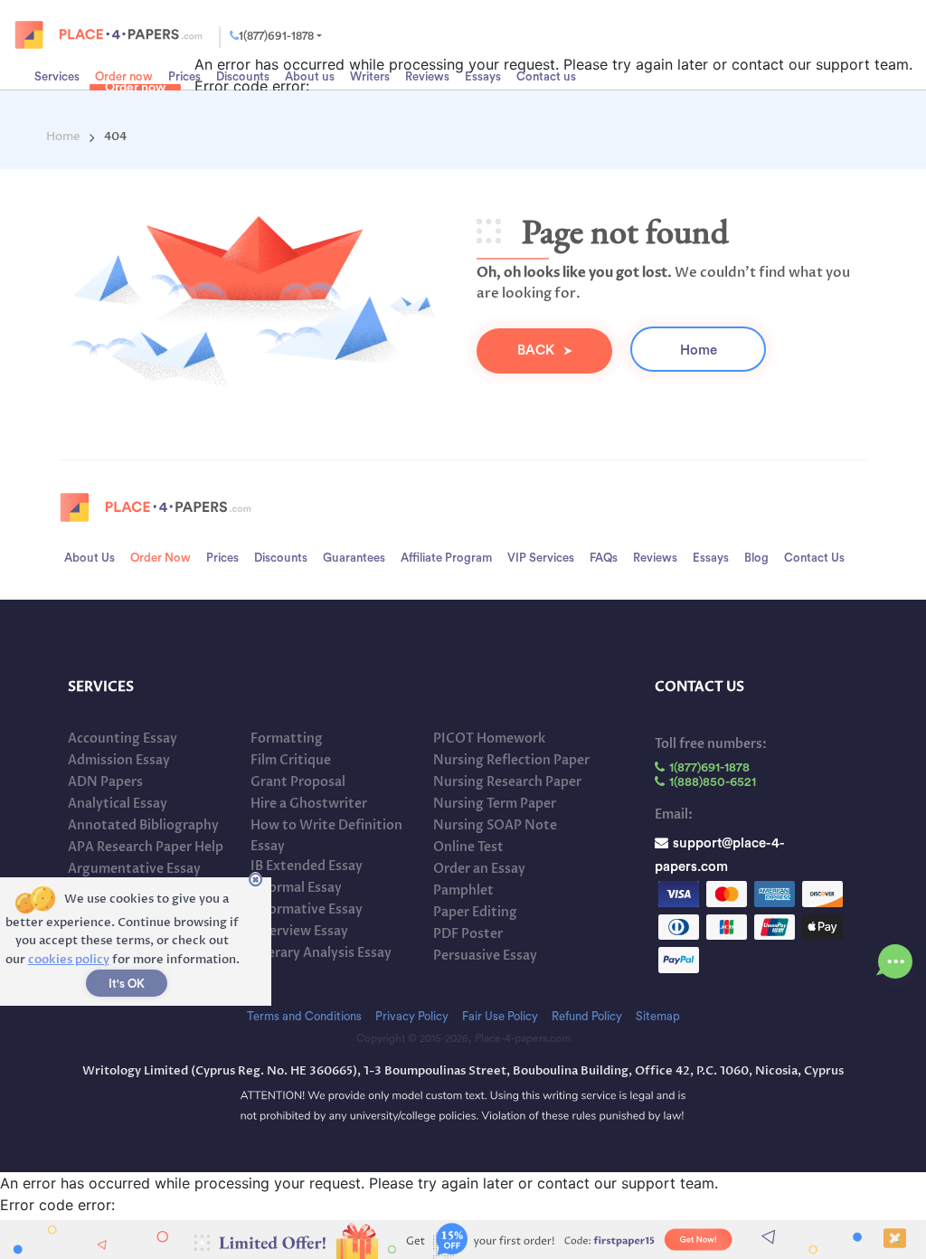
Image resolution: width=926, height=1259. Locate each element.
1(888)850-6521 (712, 782)
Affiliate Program (446, 557)
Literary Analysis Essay (321, 952)
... (895, 956)
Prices (184, 76)
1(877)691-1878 (276, 36)
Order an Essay (479, 868)
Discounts (280, 557)
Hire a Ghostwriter (308, 803)
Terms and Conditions (304, 1016)
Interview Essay (299, 931)
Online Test (468, 847)
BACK (535, 350)
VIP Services (540, 557)
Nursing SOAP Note (495, 825)
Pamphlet (463, 890)
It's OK (127, 983)
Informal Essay (296, 887)
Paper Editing (475, 912)
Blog (756, 557)
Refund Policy (587, 1016)
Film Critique (290, 760)
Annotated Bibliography (143, 825)
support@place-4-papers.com (720, 841)
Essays (711, 557)
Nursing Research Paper (507, 781)
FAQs (604, 557)
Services (57, 76)
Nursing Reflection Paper (511, 760)
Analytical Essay (117, 803)
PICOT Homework (489, 738)
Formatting (286, 738)
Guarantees (354, 557)
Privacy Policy (412, 1016)
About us (89, 557)
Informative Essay (306, 909)
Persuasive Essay (485, 955)
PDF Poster (468, 933)
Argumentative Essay (134, 868)
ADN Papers (105, 781)
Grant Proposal (297, 781)
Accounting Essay (122, 738)
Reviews (655, 557)
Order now (124, 76)
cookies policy (68, 959)
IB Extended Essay (306, 866)
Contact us (814, 557)
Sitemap (658, 1016)
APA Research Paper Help (145, 847)
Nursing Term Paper (494, 803)
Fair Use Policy (500, 1016)
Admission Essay (119, 760)
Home (698, 350)
